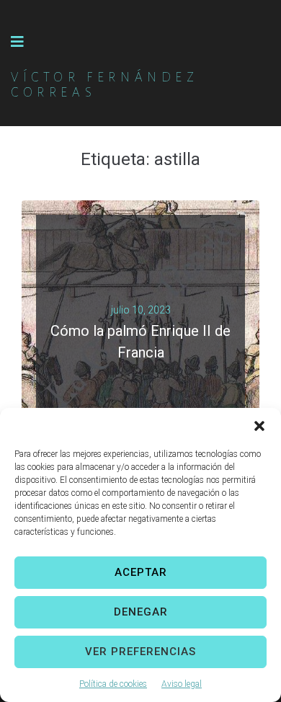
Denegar (141, 611)
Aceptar (141, 572)
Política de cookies (113, 684)
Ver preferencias (140, 651)
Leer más (135, 364)
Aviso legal (181, 684)
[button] (259, 426)
